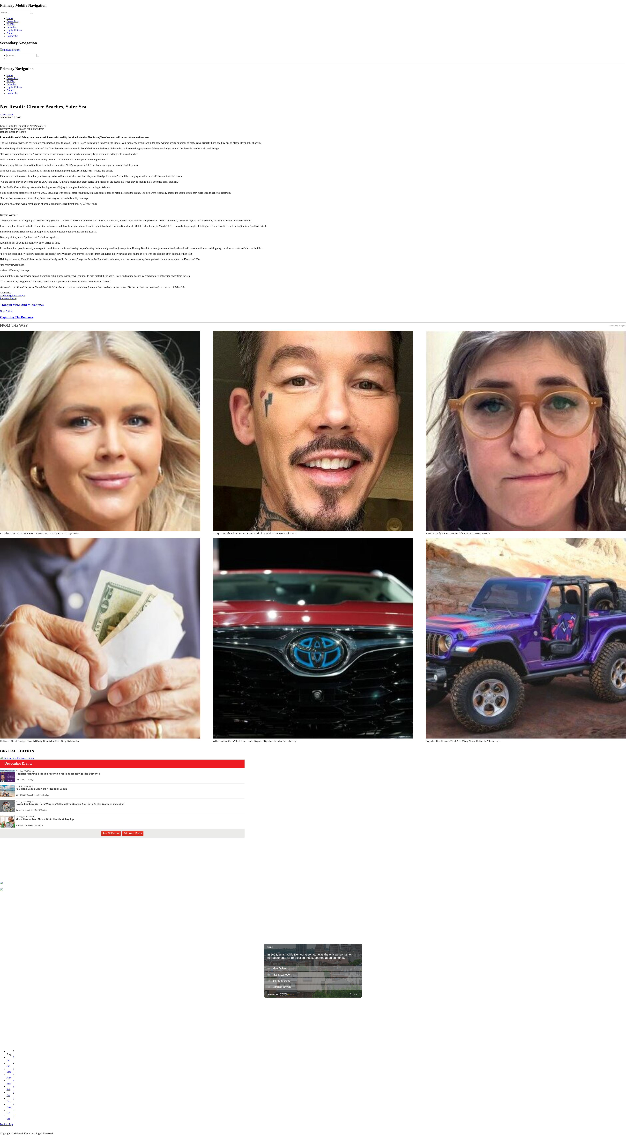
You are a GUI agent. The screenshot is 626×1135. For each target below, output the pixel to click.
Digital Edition (14, 30)
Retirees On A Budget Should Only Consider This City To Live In (39, 741)
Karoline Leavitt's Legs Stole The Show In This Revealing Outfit (39, 533)
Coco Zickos (6, 114)
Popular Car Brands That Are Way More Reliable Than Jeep (463, 741)
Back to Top (6, 1124)
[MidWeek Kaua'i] (10, 49)
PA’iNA (11, 24)
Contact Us (12, 36)
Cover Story (13, 21)
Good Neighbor (8, 295)
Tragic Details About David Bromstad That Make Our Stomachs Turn (255, 533)
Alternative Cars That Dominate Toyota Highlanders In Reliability (254, 741)
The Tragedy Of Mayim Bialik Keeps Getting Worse (458, 533)
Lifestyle (20, 295)
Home (10, 18)
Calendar (11, 27)
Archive (11, 33)
